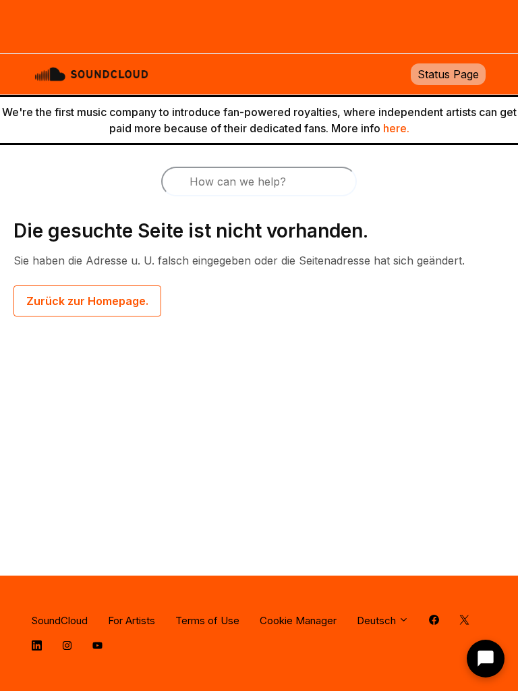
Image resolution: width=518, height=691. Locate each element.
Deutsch (378, 620)
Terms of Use (207, 620)
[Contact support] (486, 659)
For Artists (131, 620)
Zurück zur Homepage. (87, 301)
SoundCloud (60, 620)
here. (396, 128)
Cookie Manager (298, 620)
